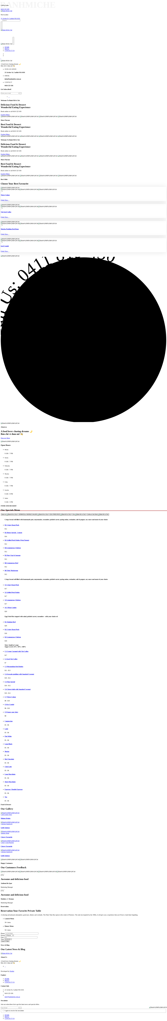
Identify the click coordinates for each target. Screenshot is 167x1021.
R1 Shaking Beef (10, 622)
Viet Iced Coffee (6, 212)
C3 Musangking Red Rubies (14, 666)
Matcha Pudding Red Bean (10, 229)
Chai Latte (8, 766)
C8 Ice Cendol (9, 704)
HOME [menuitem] (7, 1015)
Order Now (4, 200)
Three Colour (5, 195)
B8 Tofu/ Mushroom (11, 570)
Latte (6, 729)
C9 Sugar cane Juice (11, 712)
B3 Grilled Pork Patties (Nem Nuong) (17, 540)
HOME (7, 47)
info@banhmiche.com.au (12, 997)
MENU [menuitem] (7, 1017)
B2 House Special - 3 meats (13, 532)
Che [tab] (73, 514)
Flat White (8, 736)
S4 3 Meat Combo (10, 607)
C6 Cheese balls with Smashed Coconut (18, 689)
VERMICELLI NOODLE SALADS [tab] (28, 514)
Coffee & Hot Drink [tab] (92, 514)
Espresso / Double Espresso (14, 789)
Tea (6, 797)
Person (3, 935)
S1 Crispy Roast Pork (12, 585)
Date (2, 937)
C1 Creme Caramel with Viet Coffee (16, 651)
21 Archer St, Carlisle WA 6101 (10, 18)
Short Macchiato (10, 782)
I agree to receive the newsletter (14, 1010)
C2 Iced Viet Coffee (11, 659)
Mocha (7, 751)
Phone (3, 933)
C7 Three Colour (10, 697)
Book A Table (5, 941)
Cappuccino (9, 721)
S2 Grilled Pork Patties (12, 592)
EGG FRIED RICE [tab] (55, 514)
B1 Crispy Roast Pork (12, 525)
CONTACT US (9, 50)
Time (2, 939)
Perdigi (12, 971)
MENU (7, 49)
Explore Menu (5, 115)
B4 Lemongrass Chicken (13, 548)
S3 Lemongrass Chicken (13, 600)
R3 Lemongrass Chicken (13, 637)
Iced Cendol (5, 246)
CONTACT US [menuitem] (9, 1018)
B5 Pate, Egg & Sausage (12, 555)
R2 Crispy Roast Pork (12, 629)
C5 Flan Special (10, 682)
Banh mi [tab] (4, 514)
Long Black (8, 744)
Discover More (5, 438)
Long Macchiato (10, 774)
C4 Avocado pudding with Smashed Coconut (19, 674)
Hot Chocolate (9, 759)
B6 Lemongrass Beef (11, 563)
